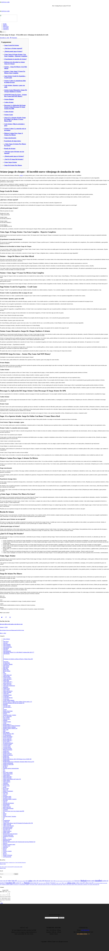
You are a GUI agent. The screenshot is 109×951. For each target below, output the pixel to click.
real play (5, 795)
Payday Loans (6, 785)
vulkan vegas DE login (8, 825)
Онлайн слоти (6, 845)
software (5, 801)
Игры (4, 837)
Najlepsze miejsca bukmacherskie (11, 768)
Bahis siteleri (6, 667)
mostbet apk (6, 751)
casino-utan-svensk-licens (9, 685)
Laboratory (77, 880)
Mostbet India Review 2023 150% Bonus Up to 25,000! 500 (17, 759)
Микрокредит (6, 840)
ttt (3, 819)
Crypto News (6, 699)
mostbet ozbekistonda (8, 763)
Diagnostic (47, 880)
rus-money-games (7, 797)
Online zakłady (6, 780)
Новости (5, 843)
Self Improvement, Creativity (10, 799)
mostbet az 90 (6, 752)
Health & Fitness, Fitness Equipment (11, 725)
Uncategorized (6, 820)
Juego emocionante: (10, 138)
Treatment (53, 883)
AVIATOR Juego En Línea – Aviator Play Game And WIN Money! (15, 95)
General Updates (7, 721)
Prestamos (5, 792)
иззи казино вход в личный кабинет (19, 884)
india (54, 880)
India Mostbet (6, 732)
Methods (83, 881)
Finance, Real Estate (8, 711)
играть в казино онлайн (7, 884)
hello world (5, 729)
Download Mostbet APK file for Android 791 (13, 703)
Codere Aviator (8, 102)
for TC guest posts (7, 716)
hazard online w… (7, 724)
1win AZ (5, 880)
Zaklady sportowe (7, 831)
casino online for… (7, 683)
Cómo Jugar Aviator (10, 162)
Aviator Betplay (9, 99)
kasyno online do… (7, 739)
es (3, 708)
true (4, 817)
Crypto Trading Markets (8, 700)
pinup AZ (35, 883)
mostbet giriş (6, 756)
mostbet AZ (105, 880)
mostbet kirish (6, 760)
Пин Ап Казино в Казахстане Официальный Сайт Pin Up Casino (12, 630)
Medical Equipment (7, 749)
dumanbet (5, 704)
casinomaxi (5, 687)
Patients (27, 883)
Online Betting (6, 775)
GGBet (4, 723)
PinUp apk (5, 789)
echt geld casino (6, 705)
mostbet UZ (18, 883)
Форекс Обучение (7, 855)
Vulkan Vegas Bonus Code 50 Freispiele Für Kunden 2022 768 (18, 823)
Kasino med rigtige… (8, 736)
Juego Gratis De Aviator (11, 45)
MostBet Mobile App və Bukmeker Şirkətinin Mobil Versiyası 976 (18, 761)
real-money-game (7, 796)
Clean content (6, 689)
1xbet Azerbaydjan (7, 647)
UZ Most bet (6, 821)
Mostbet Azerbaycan (8, 755)
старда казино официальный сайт (93, 884)
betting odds (6, 669)
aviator (21, 175)
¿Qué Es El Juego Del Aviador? (13, 159)
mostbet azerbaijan (7, 753)
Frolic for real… (7, 719)
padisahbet (5, 783)
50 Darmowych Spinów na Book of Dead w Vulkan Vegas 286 (18, 659)
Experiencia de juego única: (12, 141)
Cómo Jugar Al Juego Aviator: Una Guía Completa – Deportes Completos (15, 55)
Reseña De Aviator (9, 148)
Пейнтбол (5, 847)
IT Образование (7, 735)
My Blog (5, 767)
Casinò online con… (8, 681)
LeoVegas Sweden (7, 748)
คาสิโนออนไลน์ (7, 856)
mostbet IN (3, 883)
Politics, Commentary (8, 791)
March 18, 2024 (3, 863)
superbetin (5, 809)
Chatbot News (6, 688)
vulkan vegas (71, 883)
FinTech (5, 713)
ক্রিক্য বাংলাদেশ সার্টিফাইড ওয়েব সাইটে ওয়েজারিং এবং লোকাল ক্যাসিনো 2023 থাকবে (11, 624)
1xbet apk (5, 643)
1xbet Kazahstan (7, 651)
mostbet (98, 880)
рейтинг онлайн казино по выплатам (80, 884)
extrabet (5, 709)
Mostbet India (6, 757)
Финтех (5, 853)
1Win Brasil (6, 641)
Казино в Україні (7, 839)
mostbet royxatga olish (8, 764)
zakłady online (6, 832)
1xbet (9, 880)
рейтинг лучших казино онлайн (68, 884)
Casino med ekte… (7, 679)
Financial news (6, 712)
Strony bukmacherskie (8, 808)
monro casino (91, 880)
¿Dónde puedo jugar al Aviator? (14, 156)
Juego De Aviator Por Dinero (13, 165)
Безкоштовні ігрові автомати (10, 833)
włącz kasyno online (8, 827)
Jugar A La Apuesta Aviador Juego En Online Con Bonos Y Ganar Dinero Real (15, 119)
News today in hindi (7, 772)
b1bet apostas (6, 665)
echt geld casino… (7, 707)
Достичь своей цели (8, 835)
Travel (4, 815)
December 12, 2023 (4, 37)
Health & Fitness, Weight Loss (10, 728)
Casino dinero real (7, 675)
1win (1, 880)
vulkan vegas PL (89, 883)
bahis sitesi (5, 668)
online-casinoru (6, 781)
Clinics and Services (7, 691)
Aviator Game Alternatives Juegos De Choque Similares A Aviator (15, 90)
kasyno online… (7, 741)
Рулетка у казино (7, 851)
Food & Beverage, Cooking (9, 715)
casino (26, 880)
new (4, 769)
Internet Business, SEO (8, 733)
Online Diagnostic (7, 777)
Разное (4, 849)
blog (4, 672)
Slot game (5, 800)
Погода (5, 848)
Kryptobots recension (8, 743)
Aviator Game (8, 114)
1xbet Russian (6, 653)
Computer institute (7, 695)
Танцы (4, 852)
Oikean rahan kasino (8, 773)
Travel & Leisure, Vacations (9, 816)
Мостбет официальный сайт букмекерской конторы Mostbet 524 (19, 841)
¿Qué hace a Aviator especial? (13, 48)
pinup (31, 883)
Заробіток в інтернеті (8, 836)
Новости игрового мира (9, 844)
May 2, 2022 (3, 633)
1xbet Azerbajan (7, 645)
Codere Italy (6, 693)
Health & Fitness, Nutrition (9, 727)
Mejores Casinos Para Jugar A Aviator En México (13, 134)
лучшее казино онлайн (33, 884)
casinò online (6, 680)
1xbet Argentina (6, 644)
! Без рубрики (6, 639)
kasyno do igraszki (7, 737)
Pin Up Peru (6, 788)
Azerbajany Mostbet (7, 664)
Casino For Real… (7, 677)
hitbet (4, 731)
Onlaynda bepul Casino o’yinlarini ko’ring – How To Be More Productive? (13, 862)
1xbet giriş (5, 649)
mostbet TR (10, 883)
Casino (4, 673)
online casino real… (7, 776)
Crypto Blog (6, 696)
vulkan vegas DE (7, 824)
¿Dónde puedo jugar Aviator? (13, 51)
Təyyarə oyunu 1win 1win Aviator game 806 (13, 811)
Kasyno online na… (7, 740)
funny (52, 880)
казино (27, 884)
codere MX (41, 880)
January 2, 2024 (3, 627)
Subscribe (61, 917)
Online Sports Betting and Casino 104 (12, 779)
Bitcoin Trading (6, 671)
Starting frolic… (7, 805)
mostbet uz (5, 765)
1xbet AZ (14, 880)
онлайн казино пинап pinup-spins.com (44, 884)
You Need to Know (7, 828)
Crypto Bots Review (8, 697)
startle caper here (7, 807)
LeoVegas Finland (7, 744)
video (63, 883)
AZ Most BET (6, 663)
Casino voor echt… (7, 684)
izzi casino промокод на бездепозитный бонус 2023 (65, 880)
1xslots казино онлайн (21, 880)
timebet (4, 813)
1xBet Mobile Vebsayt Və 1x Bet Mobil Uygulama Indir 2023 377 (18, 652)
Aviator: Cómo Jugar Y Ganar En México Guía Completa (14, 72)
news (4, 771)
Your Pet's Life (6, 829)
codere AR (35, 880)
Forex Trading (6, 717)
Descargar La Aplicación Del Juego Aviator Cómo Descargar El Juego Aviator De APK (15, 107)
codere (30, 881)
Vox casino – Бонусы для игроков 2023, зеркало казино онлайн (11, 866)
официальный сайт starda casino (56, 884)
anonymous (5, 661)
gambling (5, 720)
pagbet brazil (6, 784)
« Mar (1, 903)
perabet (4, 787)
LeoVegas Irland (7, 747)
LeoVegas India (6, 745)
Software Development (8, 803)
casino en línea (6, 676)
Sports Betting (6, 804)
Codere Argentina (7, 692)
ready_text (5, 793)
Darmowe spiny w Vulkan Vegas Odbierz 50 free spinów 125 (17, 701)
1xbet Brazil (6, 648)
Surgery (48, 883)
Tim (4, 812)
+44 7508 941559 (85, 930)
